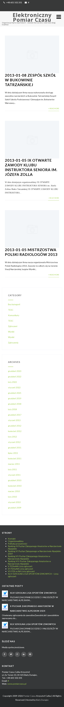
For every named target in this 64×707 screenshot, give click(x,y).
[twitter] (11, 654)
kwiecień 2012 (14, 431)
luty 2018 (12, 409)
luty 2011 (12, 469)
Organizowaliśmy (16, 541)
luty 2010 (12, 496)
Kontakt (12, 538)
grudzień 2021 (14, 393)
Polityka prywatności (17, 543)
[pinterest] (30, 654)
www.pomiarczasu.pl (16, 683)
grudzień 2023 (14, 371)
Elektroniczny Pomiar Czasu (32, 17)
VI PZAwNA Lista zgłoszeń (20, 568)
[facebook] (4, 654)
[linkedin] (23, 654)
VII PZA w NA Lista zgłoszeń (21, 571)
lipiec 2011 (13, 453)
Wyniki (11, 331)
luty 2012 (12, 436)
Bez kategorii (14, 304)
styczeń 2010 (14, 502)
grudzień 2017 (14, 415)
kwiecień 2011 (14, 458)
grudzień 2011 (14, 447)
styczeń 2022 (14, 387)
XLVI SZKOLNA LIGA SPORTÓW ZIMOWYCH (33, 593)
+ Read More (53, 108)
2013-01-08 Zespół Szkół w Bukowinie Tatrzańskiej (30, 80)
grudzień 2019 (14, 398)
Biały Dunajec (42, 700)
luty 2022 (12, 382)
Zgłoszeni (12, 326)
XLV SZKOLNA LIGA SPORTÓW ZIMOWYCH (33, 624)
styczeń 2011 (14, 475)
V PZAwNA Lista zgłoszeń (20, 566)
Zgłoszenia (13, 342)
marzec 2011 (14, 464)
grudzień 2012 (14, 425)
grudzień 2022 (14, 376)
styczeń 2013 (14, 420)
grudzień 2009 (14, 507)
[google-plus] (17, 654)
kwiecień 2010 (14, 486)
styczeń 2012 (14, 442)
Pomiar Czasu (29, 696)
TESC (10, 310)
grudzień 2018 (14, 404)
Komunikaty (13, 315)
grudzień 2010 (14, 480)
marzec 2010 (14, 491)
